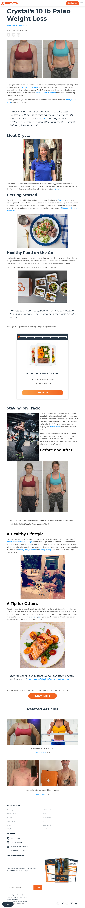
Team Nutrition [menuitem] (47, 825)
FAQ (22, 903)
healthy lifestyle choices (27, 550)
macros (40, 118)
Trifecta (61, 200)
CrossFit (58, 189)
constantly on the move (28, 87)
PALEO (9, 25)
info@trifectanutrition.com (19, 846)
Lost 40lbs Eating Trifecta (42, 748)
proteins (34, 617)
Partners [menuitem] (9, 817)
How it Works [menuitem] (11, 821)
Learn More (42, 695)
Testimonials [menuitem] (46, 817)
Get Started (73, 3)
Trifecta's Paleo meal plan (46, 93)
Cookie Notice (18, 895)
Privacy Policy (10, 895)
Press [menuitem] (44, 821)
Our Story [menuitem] (10, 810)
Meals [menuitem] (44, 813)
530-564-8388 (15, 838)
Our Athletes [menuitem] (46, 829)
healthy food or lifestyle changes (19, 542)
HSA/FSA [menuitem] (9, 829)
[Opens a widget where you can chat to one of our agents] (8, 904)
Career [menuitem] (9, 825)
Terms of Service (16, 903)
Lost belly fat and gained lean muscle (43, 790)
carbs (40, 617)
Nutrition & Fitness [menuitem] (48, 810)
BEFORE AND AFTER (18, 25)
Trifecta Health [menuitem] (11, 813)
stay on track (55, 427)
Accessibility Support (18, 850)
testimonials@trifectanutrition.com (50, 679)
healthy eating (45, 550)
